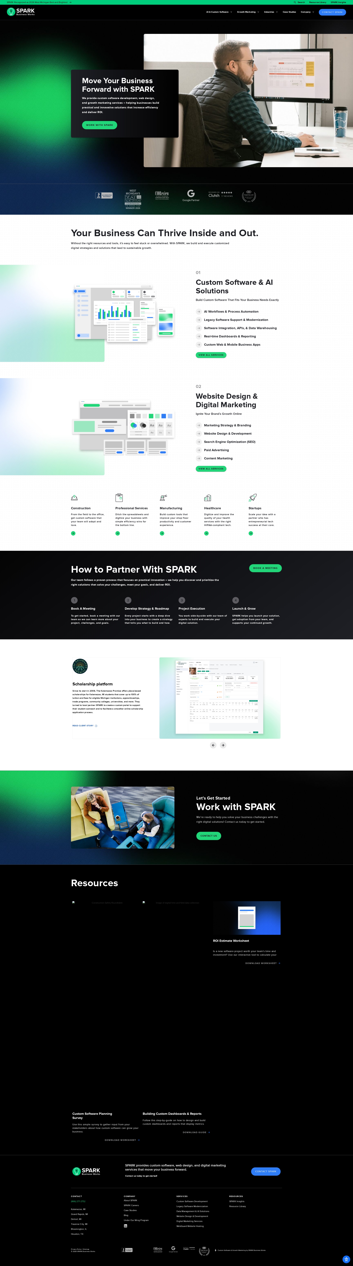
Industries (269, 12)
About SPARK (130, 1200)
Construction (81, 508)
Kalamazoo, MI (78, 1209)
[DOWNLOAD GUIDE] (209, 1132)
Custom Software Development (192, 1201)
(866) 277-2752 (78, 1201)
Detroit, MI (76, 1219)
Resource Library (317, 2)
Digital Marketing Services (189, 1221)
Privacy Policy (76, 1249)
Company (306, 12)
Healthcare (212, 508)
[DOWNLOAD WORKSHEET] (138, 1140)
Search (301, 2)
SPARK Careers (131, 1205)
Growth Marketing (246, 12)
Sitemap (86, 1249)
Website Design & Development (192, 1216)
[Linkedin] (125, 1226)
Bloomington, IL (79, 1229)
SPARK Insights (338, 2)
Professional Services (131, 508)
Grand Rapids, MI (79, 1214)
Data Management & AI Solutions (192, 1211)
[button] (223, 745)
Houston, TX (77, 1234)
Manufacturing (171, 508)
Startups (255, 508)
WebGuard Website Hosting (190, 1226)
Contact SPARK (332, 12)
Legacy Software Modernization (192, 1206)
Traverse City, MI (79, 1224)
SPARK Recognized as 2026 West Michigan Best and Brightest (37, 2)
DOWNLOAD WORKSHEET (120, 1140)
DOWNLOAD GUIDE (194, 1132)
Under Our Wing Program (136, 1220)
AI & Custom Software (217, 12)
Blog (126, 1215)
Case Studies (289, 12)
